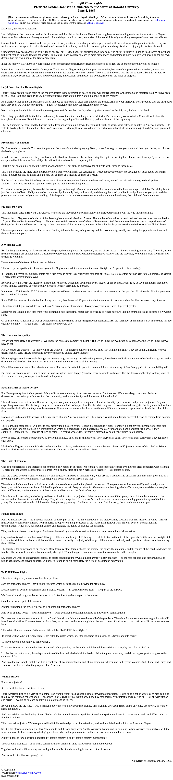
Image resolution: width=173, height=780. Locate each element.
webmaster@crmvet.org (28, 772)
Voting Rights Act (95, 23)
